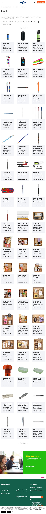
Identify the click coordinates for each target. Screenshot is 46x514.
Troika (39, 17)
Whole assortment (6, 7)
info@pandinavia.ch (30, 466)
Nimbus (9, 17)
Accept (3, 511)
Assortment (41, 2)
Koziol (27, 16)
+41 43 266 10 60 (30, 464)
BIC (2, 16)
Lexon (34, 16)
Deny (9, 511)
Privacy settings (14, 511)
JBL (24, 16)
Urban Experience (4, 18)
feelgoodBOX (19, 16)
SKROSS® (27, 17)
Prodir (13, 17)
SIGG (23, 17)
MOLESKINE (3, 17)
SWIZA (36, 17)
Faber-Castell (13, 16)
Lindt (38, 16)
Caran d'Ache (6, 16)
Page (21, 28)
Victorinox (12, 18)
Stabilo (32, 17)
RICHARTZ (18, 17)
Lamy (31, 16)
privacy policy (38, 509)
